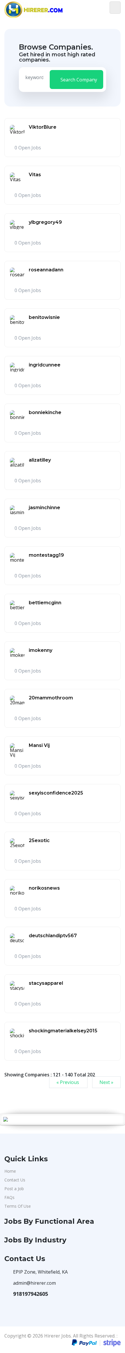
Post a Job (14, 1188)
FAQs (9, 1197)
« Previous (68, 1082)
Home (10, 1171)
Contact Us (14, 1180)
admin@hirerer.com (34, 1283)
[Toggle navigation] (115, 7)
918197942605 (30, 1293)
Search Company (78, 79)
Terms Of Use (17, 1206)
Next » (106, 1082)
